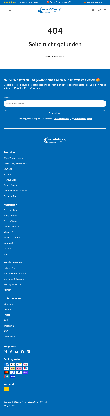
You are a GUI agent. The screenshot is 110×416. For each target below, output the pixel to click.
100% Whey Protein (13, 157)
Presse (7, 314)
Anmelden (55, 113)
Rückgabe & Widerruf (14, 278)
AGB (6, 331)
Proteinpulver (10, 210)
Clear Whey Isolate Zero (16, 163)
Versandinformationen (15, 273)
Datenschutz (10, 336)
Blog (6, 253)
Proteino (8, 174)
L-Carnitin (8, 248)
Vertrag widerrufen (13, 284)
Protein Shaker (11, 221)
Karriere (7, 309)
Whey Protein (10, 215)
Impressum (9, 325)
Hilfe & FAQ (9, 267)
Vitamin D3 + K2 (12, 237)
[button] (10, 10)
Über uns (8, 303)
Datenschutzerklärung (62, 119)
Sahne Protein (11, 185)
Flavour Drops (10, 179)
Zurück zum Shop (55, 56)
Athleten (8, 320)
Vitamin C (8, 232)
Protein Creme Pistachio (16, 190)
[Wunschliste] (100, 9)
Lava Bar (8, 168)
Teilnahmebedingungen (83, 119)
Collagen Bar (10, 196)
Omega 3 (8, 242)
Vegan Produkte (12, 226)
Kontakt (7, 289)
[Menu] (5, 10)
